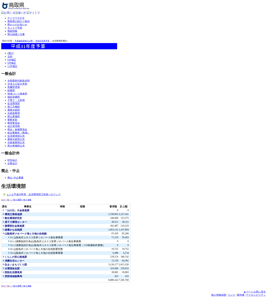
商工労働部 (13, 106)
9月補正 (11, 63)
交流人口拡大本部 (17, 84)
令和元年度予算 (42, 41)
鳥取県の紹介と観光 (18, 21)
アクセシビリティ (256, 295)
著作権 (240, 295)
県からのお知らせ (17, 24)
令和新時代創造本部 (18, 80)
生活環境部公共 (16, 136)
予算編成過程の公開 (24, 41)
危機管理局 (13, 87)
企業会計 (12, 163)
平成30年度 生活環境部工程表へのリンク (37, 194)
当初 (9, 56)
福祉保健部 (13, 97)
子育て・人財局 (16, 100)
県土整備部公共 (16, 145)
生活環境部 (13, 103)
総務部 (11, 90)
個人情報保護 (218, 295)
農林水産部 (13, 110)
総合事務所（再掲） (18, 132)
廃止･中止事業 (15, 177)
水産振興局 (13, 113)
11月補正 (12, 66)
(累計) (10, 53)
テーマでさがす (16, 18)
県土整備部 (13, 116)
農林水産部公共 (16, 139)
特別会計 (12, 160)
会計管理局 (13, 126)
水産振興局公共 (16, 142)
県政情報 (12, 31)
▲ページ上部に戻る (255, 291)
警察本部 (12, 119)
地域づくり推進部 (17, 93)
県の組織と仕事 (16, 34)
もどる (10, 195)
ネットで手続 (14, 27)
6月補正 (11, 59)
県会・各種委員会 (17, 129)
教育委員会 (13, 123)
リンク (231, 295)
